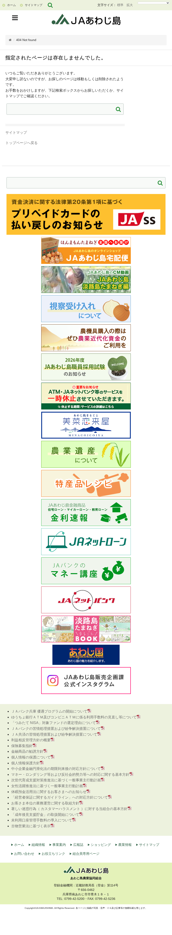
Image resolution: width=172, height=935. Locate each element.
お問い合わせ (24, 853)
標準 (120, 5)
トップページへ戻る (21, 143)
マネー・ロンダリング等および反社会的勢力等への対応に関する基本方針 (70, 774)
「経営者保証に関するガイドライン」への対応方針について (59, 797)
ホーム (19, 845)
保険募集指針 (22, 746)
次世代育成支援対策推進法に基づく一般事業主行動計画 (56, 780)
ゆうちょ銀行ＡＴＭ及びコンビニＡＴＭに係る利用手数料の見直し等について (74, 717)
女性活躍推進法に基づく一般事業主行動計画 (47, 786)
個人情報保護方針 (25, 763)
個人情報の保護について (31, 757)
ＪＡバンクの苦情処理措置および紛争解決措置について (56, 728)
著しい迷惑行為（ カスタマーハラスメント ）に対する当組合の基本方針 (69, 809)
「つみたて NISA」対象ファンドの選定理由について (53, 723)
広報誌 (78, 845)
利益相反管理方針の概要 (31, 740)
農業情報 (125, 845)
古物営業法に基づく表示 (31, 826)
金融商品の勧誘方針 (27, 751)
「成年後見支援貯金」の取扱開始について (45, 815)
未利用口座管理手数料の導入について (41, 820)
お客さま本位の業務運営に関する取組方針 (45, 803)
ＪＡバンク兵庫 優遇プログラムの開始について (49, 711)
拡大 (130, 5)
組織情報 (38, 845)
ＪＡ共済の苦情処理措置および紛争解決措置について (54, 734)
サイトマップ (16, 132)
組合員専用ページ (86, 853)
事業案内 (59, 845)
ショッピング (101, 845)
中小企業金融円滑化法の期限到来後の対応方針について (56, 769)
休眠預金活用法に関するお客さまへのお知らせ (48, 792)
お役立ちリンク (53, 853)
